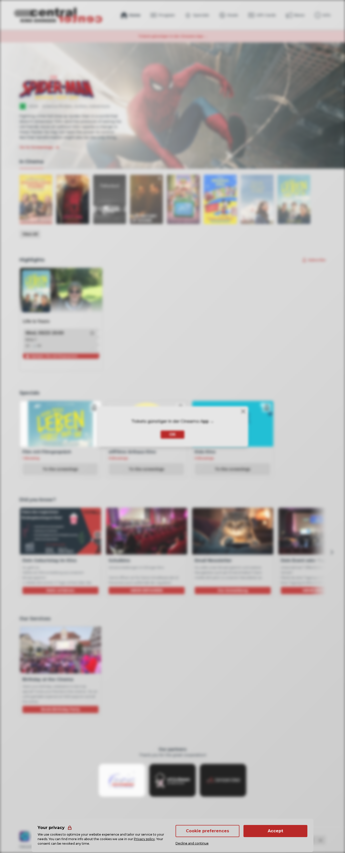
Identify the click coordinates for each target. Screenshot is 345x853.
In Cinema (31, 161)
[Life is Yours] (294, 199)
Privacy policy (144, 839)
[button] (92, 333)
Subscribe (317, 260)
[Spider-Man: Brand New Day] (72, 199)
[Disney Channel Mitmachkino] (220, 199)
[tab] (31, 162)
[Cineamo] (24, 836)
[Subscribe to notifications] (94, 407)
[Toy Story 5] (183, 199)
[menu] (323, 15)
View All (30, 234)
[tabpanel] (172, 206)
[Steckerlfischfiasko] (35, 199)
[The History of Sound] (146, 199)
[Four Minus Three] (257, 199)
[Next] (332, 552)
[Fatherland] (109, 199)
